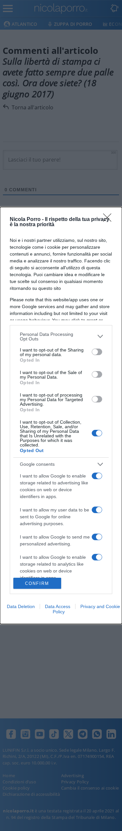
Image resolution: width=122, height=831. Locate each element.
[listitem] (61, 336)
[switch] (97, 352)
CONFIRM (37, 583)
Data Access (57, 606)
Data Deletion (21, 606)
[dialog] (61, 415)
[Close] (109, 219)
